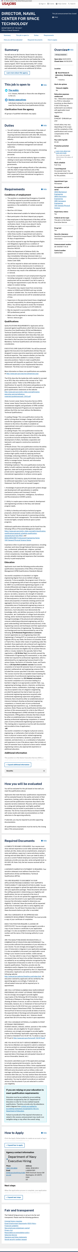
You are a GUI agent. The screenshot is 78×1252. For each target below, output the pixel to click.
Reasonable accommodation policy (17, 1233)
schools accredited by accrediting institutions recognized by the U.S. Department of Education (22, 1109)
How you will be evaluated (13, 40)
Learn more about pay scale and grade (63, 152)
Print (56, 17)
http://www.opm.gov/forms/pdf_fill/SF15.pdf (29, 1038)
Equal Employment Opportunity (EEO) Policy (20, 1223)
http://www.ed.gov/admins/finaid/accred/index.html (23, 976)
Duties (36, 35)
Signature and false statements (16, 1237)
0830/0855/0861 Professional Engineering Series (22, 538)
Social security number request (16, 1239)
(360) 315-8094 (11, 1168)
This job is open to (22, 35)
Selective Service (11, 1235)
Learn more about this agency (17, 73)
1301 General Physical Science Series (18, 540)
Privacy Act (9, 1230)
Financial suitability (11, 1226)
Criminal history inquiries (13, 1221)
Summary (7, 35)
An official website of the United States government (18, 1)
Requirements (49, 35)
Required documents (35, 40)
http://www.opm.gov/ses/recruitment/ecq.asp (22, 374)
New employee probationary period (17, 1228)
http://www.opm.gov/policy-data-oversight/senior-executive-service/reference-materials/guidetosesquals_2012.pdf (22, 394)
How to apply (52, 40)
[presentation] (64, 76)
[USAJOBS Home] (10, 4)
